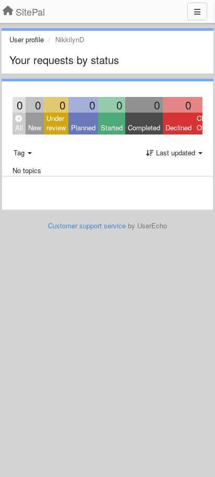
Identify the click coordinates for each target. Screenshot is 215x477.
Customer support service (87, 225)
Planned (83, 127)
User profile (26, 39)
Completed (144, 127)
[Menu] (197, 11)
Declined (178, 127)
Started (112, 127)
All (19, 127)
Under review (56, 123)
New (34, 127)
